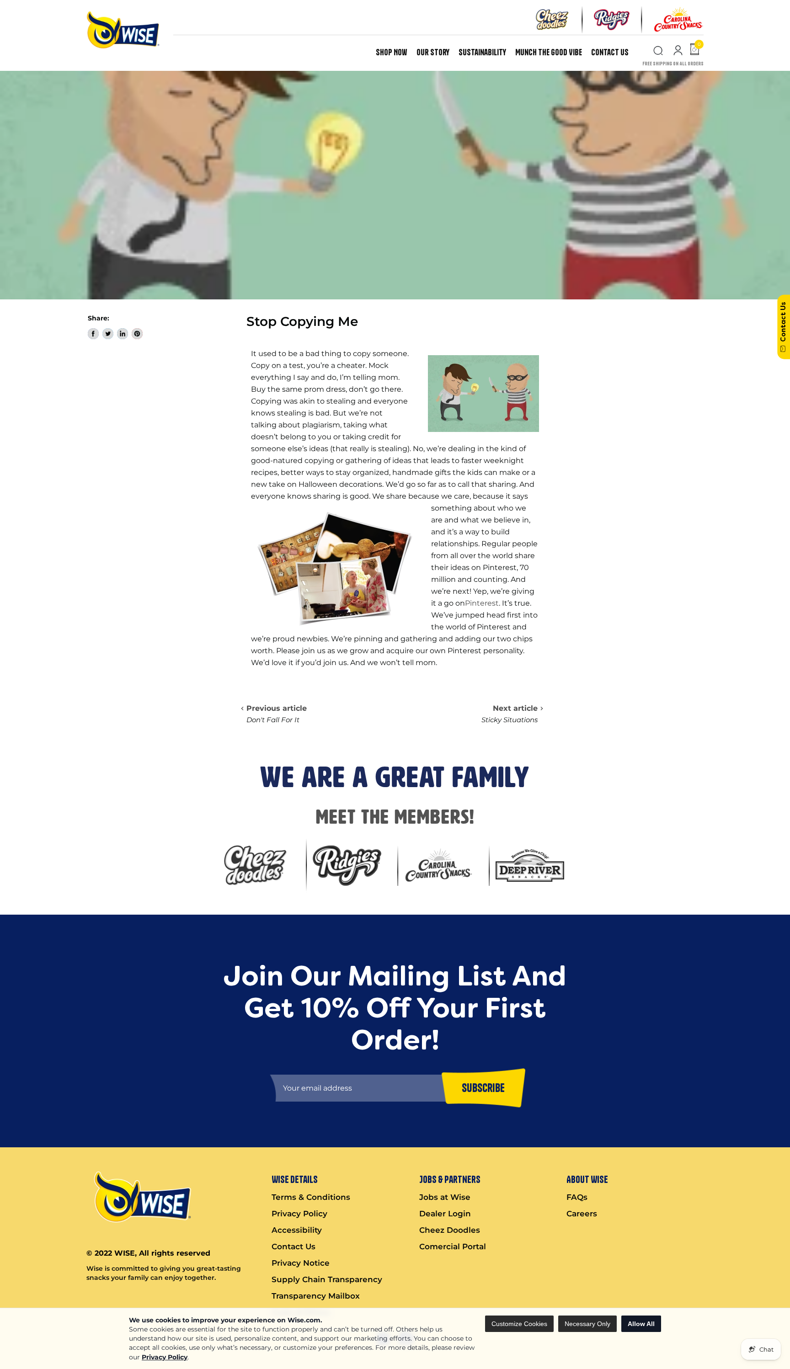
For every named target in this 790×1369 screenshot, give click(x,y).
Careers (581, 1213)
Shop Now (391, 52)
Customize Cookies (519, 1323)
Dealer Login (445, 1213)
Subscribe (483, 1088)
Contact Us (610, 52)
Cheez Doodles (449, 1230)
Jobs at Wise (444, 1197)
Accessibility (297, 1230)
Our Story (432, 52)
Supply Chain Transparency (327, 1279)
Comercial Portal (452, 1246)
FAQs (576, 1197)
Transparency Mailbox (316, 1295)
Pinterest (482, 603)
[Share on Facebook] (93, 333)
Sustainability (482, 52)
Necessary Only (587, 1323)
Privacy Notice (301, 1263)
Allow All (641, 1323)
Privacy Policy (164, 1357)
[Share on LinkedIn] (122, 333)
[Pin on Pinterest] (137, 333)
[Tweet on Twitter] (107, 333)
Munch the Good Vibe (548, 52)
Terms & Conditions (311, 1197)
